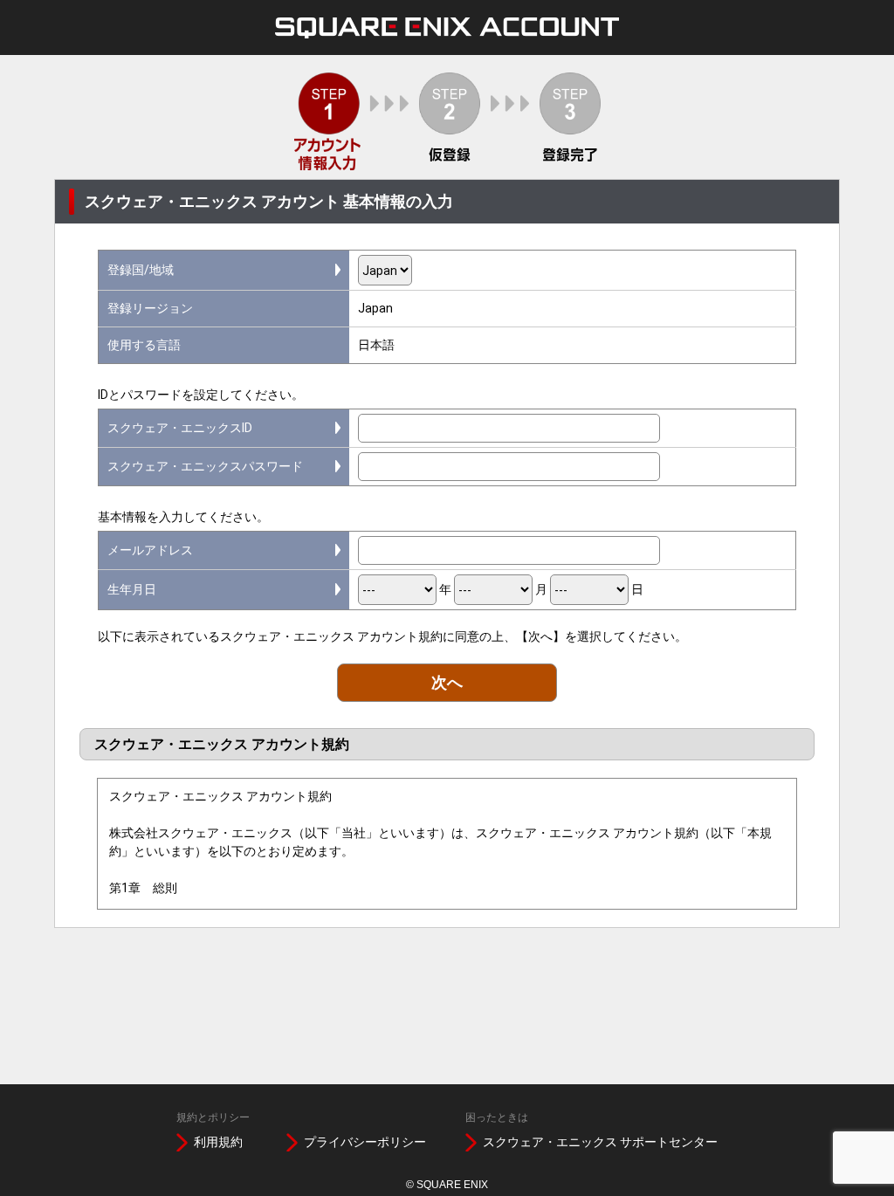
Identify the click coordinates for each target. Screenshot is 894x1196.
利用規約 (218, 1142)
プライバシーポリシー (365, 1142)
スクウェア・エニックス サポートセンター (600, 1142)
